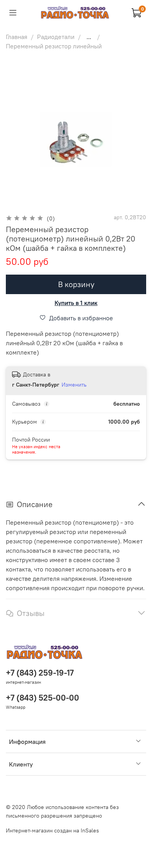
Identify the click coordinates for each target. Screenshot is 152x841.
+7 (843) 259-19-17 (40, 672)
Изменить (74, 384)
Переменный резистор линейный (54, 46)
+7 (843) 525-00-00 (42, 697)
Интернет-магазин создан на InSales (52, 830)
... (89, 36)
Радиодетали (55, 37)
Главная (16, 37)
